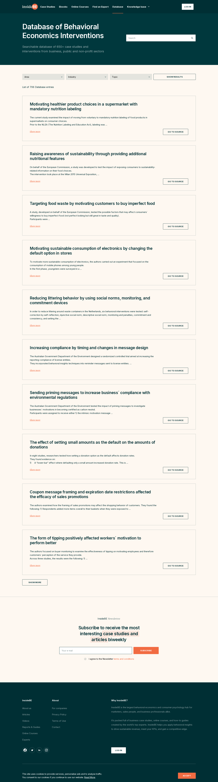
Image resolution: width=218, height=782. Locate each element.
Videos (25, 720)
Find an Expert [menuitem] (101, 6)
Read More (89, 777)
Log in (187, 6)
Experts (26, 739)
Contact (56, 727)
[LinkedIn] (39, 750)
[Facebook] (25, 750)
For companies (59, 708)
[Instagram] (46, 750)
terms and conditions (124, 659)
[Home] (30, 7)
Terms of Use (59, 720)
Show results (175, 77)
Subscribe (146, 650)
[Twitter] (32, 750)
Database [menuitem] (117, 6)
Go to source (175, 132)
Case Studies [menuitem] (47, 6)
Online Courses (30, 733)
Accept (187, 775)
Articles (26, 714)
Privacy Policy (59, 714)
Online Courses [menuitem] (80, 6)
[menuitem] (138, 7)
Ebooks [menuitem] (63, 6)
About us (26, 708)
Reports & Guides (31, 727)
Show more (35, 131)
